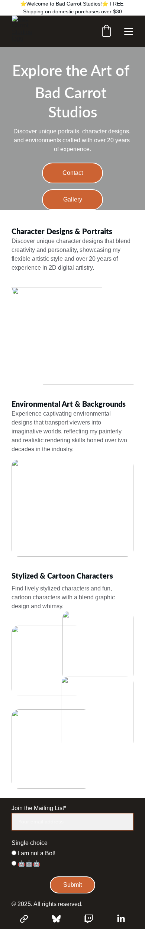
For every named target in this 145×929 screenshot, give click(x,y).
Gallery (72, 199)
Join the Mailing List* (39, 808)
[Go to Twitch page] (92, 919)
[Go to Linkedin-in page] (121, 919)
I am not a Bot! (35, 853)
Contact (72, 173)
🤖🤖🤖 (28, 863)
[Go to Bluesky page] (60, 919)
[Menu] (128, 31)
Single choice (30, 843)
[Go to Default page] (28, 919)
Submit (72, 885)
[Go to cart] (106, 31)
